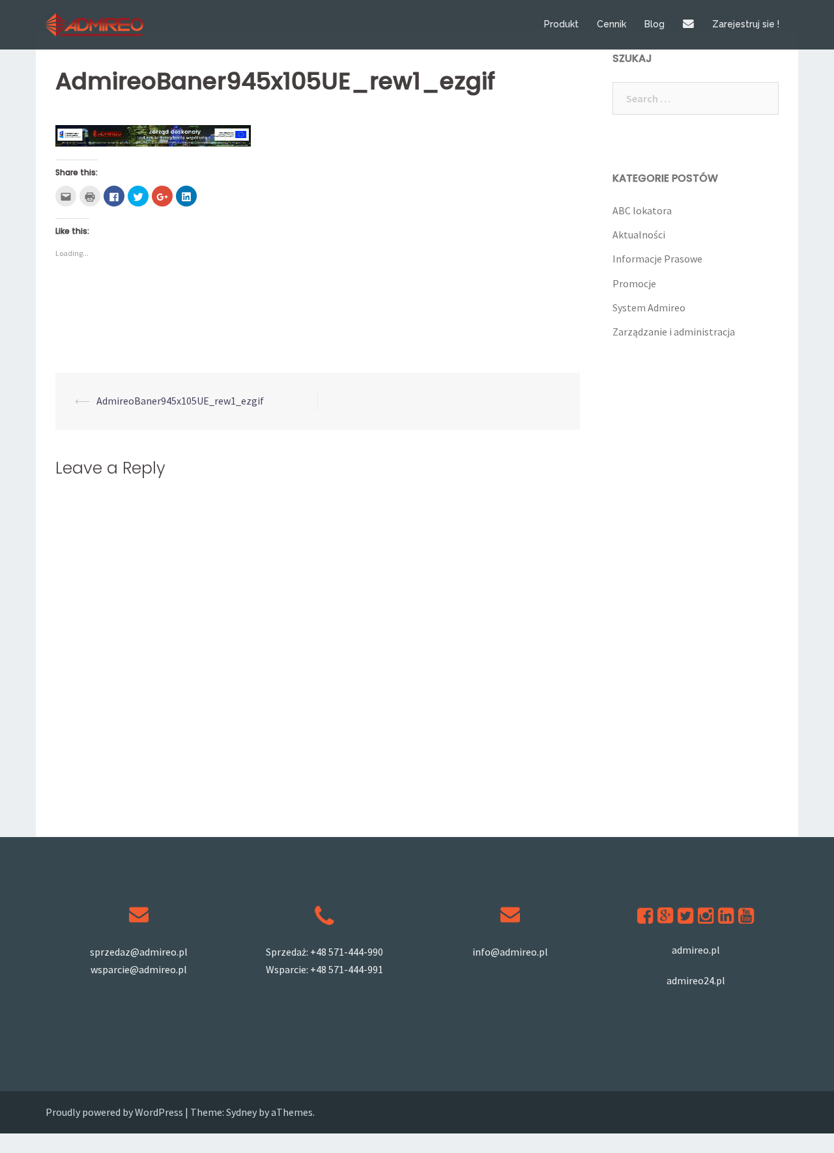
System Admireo (648, 307)
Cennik (611, 24)
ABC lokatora (642, 210)
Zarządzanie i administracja (673, 331)
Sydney (241, 1111)
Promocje (634, 283)
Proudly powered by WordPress (114, 1111)
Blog (654, 24)
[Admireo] (94, 23)
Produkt (561, 24)
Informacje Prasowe (657, 258)
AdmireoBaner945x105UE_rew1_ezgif (180, 400)
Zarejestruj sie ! (745, 24)
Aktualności (638, 234)
